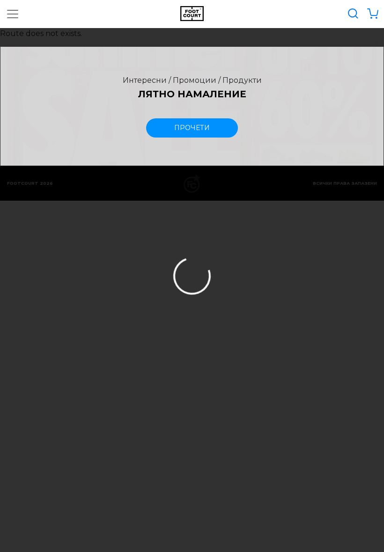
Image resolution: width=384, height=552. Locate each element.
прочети (192, 127)
